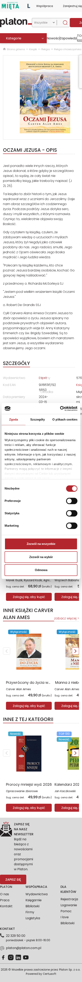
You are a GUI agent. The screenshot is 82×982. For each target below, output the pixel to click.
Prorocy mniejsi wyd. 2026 (29, 784)
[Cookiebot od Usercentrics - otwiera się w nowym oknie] (60, 408)
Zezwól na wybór (41, 557)
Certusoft (49, 974)
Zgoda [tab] (13, 419)
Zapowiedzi (68, 38)
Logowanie (69, 905)
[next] (75, 651)
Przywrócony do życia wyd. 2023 (34, 682)
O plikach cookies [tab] (64, 419)
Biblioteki (32, 906)
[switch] (71, 501)
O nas (4, 894)
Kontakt (6, 906)
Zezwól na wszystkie (41, 543)
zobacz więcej (65, 618)
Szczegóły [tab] (37, 419)
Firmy (29, 912)
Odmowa (41, 570)
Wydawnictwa (36, 894)
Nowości (53, 38)
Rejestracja (69, 899)
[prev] (6, 651)
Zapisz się (13, 879)
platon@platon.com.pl (23, 948)
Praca (4, 900)
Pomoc (66, 911)
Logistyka (32, 918)
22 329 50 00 (15, 935)
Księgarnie (33, 900)
